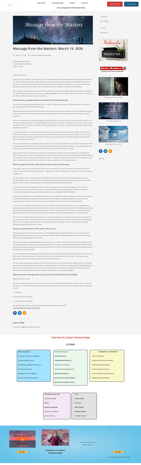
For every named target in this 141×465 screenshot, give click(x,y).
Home (77, 394)
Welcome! (41, 3)
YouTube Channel (80, 416)
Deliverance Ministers (51, 411)
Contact (84, 3)
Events (72, 3)
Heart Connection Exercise (100, 369)
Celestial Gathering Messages (41, 55)
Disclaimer (78, 403)
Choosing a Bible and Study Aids (28, 356)
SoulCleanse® (58, 3)
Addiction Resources (61, 352)
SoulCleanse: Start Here (52, 394)
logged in (24, 327)
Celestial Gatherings (50, 407)
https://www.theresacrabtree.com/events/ (26, 308)
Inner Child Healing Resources (64, 369)
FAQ (54, 398)
